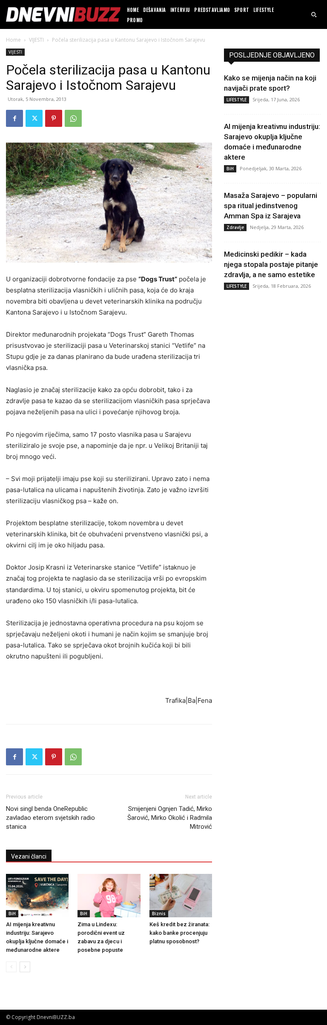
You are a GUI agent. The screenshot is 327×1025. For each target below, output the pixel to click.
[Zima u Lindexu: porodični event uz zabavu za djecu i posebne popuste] (108, 895)
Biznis (159, 913)
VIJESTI (36, 39)
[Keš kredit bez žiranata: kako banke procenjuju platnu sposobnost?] (180, 895)
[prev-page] (11, 967)
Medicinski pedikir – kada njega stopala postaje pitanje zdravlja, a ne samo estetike (271, 264)
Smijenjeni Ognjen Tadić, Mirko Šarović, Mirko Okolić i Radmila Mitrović (169, 817)
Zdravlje (235, 227)
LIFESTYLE (237, 100)
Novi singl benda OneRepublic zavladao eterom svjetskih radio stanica (50, 817)
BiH (12, 913)
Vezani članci (28, 856)
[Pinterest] (53, 118)
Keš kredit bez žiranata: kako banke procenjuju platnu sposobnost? (179, 933)
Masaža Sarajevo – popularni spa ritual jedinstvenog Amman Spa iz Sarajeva (270, 205)
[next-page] (25, 967)
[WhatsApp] (73, 118)
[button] (314, 14)
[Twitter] (34, 118)
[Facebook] (14, 118)
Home (13, 39)
